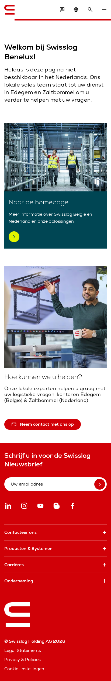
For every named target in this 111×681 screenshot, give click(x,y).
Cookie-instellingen (24, 669)
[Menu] (104, 10)
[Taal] (76, 10)
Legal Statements (22, 650)
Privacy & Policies (22, 659)
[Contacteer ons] (62, 10)
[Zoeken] (90, 10)
